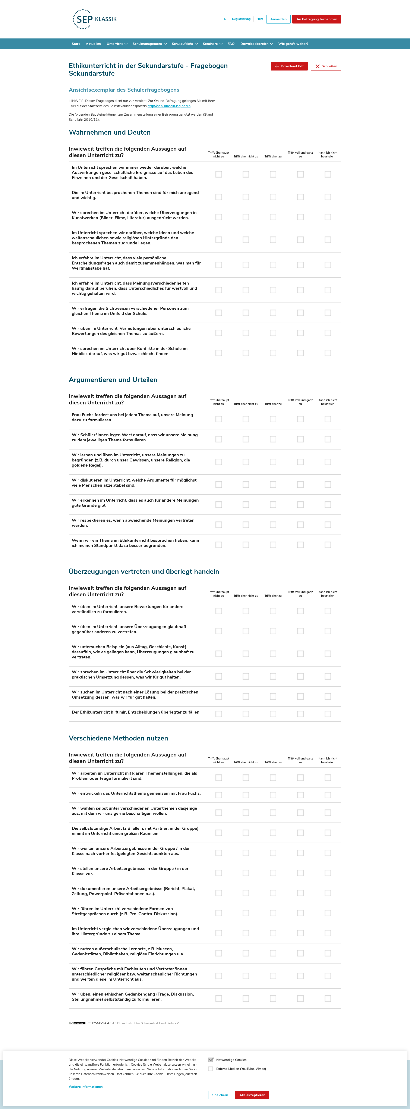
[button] (126, 43)
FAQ (231, 43)
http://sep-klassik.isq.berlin (169, 106)
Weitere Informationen (86, 1087)
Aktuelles (93, 43)
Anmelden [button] (278, 19)
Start (76, 43)
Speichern (220, 1095)
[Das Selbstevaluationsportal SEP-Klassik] (109, 19)
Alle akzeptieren (252, 1095)
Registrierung (241, 19)
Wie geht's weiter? (293, 43)
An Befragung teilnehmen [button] (317, 19)
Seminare (210, 43)
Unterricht (115, 43)
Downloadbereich (254, 43)
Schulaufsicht (182, 43)
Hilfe (260, 19)
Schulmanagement (147, 43)
